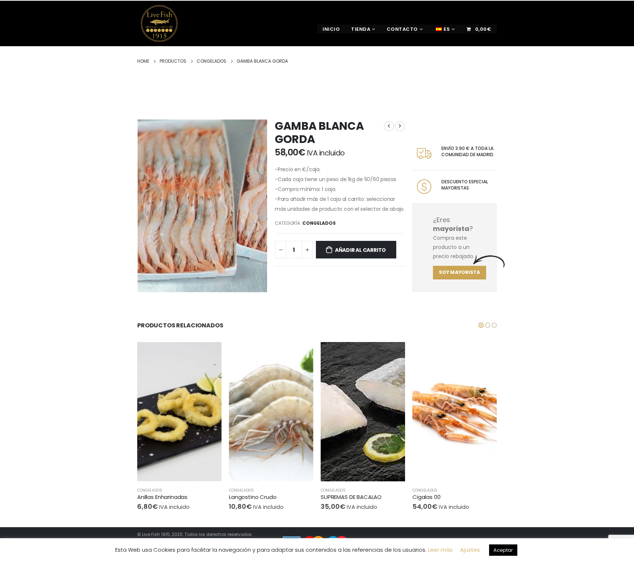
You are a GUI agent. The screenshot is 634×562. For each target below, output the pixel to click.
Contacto (402, 29)
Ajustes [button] (470, 550)
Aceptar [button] (503, 550)
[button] (481, 325)
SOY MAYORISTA (459, 272)
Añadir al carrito (360, 250)
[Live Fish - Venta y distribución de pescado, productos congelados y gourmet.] (164, 23)
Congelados (319, 223)
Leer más (440, 550)
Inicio (331, 29)
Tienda (360, 29)
